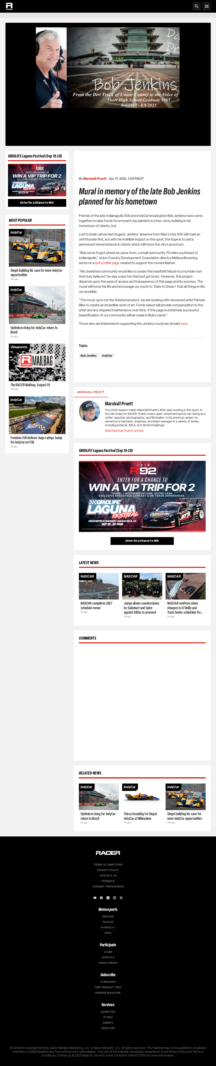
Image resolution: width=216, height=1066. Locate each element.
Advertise (108, 1011)
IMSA (108, 933)
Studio (108, 1017)
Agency (108, 1022)
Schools (108, 957)
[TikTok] (108, 897)
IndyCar (108, 916)
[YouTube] (95, 897)
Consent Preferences (108, 886)
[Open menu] (206, 6)
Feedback (108, 881)
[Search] (196, 6)
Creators (108, 1028)
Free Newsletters (108, 987)
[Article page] (37, 248)
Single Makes (108, 962)
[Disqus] (142, 701)
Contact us (108, 875)
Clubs (108, 951)
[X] (121, 897)
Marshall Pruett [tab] (90, 392)
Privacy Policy (108, 870)
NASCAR (108, 922)
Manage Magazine (108, 992)
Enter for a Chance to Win (37, 202)
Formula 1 (108, 927)
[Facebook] (101, 897)
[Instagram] (114, 897)
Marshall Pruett (94, 179)
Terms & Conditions (108, 864)
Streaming (108, 981)
